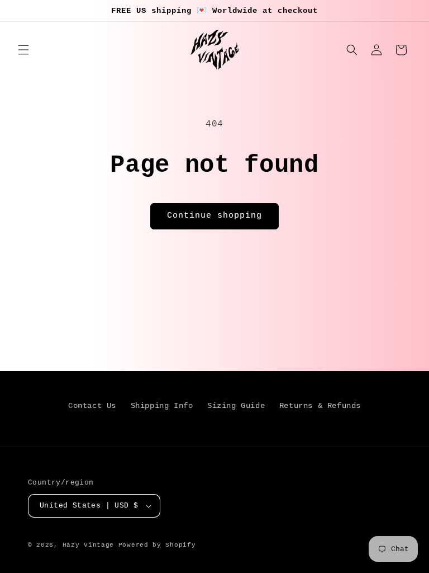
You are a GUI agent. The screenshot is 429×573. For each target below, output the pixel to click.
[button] (23, 49)
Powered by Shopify (157, 545)
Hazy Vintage (88, 545)
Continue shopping (214, 215)
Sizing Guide (236, 405)
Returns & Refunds (320, 405)
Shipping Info (162, 405)
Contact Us (92, 405)
